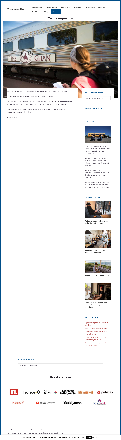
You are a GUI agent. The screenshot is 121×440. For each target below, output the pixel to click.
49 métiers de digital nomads (97, 275)
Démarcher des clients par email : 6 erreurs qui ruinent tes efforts (96, 304)
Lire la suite (95, 437)
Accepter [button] (89, 437)
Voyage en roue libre (15, 9)
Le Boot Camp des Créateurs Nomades (96, 328)
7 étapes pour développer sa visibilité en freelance (96, 222)
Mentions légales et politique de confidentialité (50, 433)
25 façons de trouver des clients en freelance (95, 251)
